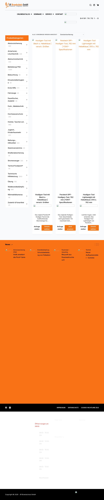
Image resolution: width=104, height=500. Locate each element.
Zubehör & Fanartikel (16, 203)
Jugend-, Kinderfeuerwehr (14, 132)
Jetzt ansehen (70, 228)
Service (48, 14)
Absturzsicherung (15, 44)
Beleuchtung (14, 75)
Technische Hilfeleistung (15, 175)
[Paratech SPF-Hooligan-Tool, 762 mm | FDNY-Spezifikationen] (66, 115)
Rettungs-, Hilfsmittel (14, 141)
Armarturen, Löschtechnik (15, 52)
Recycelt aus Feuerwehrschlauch (68, 257)
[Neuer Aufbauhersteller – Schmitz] (81, 325)
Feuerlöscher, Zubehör (13, 99)
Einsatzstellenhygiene (16, 81)
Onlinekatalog (23, 14)
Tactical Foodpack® (15, 167)
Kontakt (59, 14)
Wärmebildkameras (15, 196)
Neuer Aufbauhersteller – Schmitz (92, 255)
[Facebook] (6, 408)
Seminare (38, 14)
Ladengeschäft (61, 427)
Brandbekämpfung (43, 250)
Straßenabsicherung (16, 154)
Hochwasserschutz (15, 115)
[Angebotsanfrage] (94, 5)
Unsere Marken (61, 430)
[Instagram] (10, 408)
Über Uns (59, 424)
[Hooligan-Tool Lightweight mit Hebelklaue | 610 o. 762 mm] (89, 115)
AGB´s (57, 441)
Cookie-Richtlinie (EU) (90, 407)
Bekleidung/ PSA (14, 68)
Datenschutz (73, 407)
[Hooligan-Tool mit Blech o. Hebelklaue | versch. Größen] (42, 115)
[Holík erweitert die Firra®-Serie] (8, 325)
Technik (88, 250)
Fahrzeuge (13, 93)
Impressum (61, 407)
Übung (12, 182)
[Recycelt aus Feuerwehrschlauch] (57, 325)
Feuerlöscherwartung (88, 424)
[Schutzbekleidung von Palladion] (32, 325)
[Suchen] (90, 5)
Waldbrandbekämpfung (16, 188)
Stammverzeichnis (16, 148)
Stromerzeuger (15, 161)
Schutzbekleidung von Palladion (43, 253)
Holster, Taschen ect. (16, 123)
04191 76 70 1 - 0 (89, 18)
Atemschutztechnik (15, 60)
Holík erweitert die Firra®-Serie (19, 255)
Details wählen (47, 228)
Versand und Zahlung (64, 444)
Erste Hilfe (13, 88)
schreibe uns (17, 475)
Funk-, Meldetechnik (16, 107)
